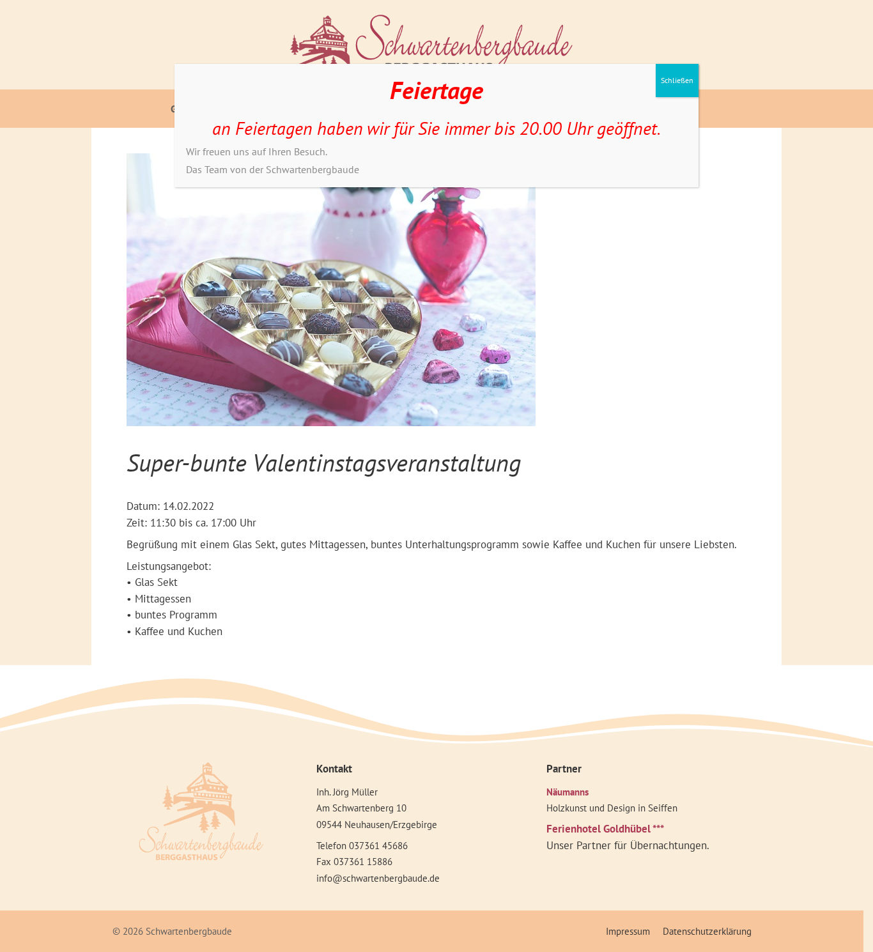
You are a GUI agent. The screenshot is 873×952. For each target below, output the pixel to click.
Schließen (677, 80)
